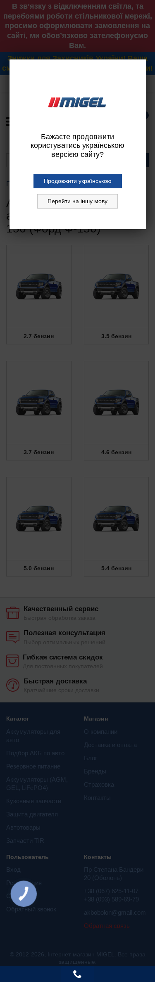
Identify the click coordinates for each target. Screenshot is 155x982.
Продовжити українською (78, 181)
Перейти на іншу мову (77, 201)
